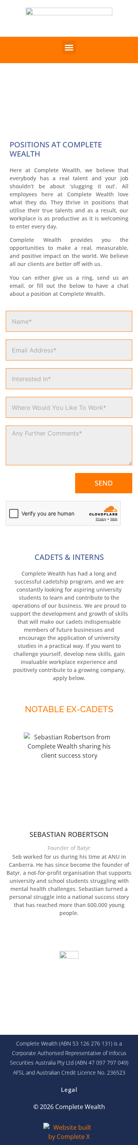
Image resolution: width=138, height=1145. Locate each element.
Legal (69, 1089)
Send (104, 483)
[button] (69, 47)
